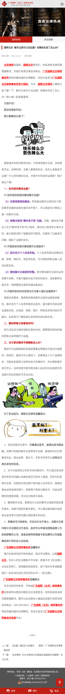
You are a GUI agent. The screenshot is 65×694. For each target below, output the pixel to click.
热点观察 (48, 39)
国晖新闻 (16, 39)
